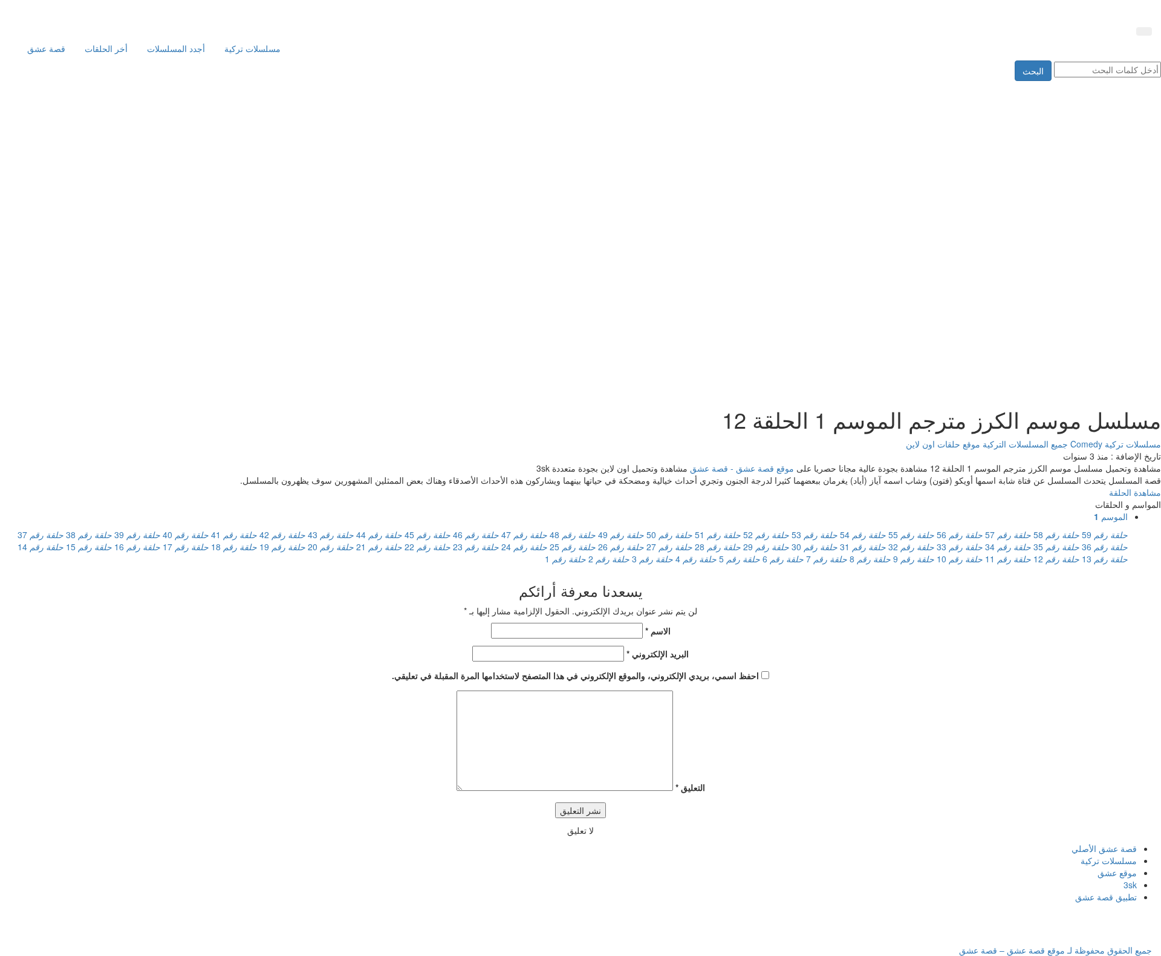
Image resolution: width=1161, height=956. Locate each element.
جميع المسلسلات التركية (1024, 444)
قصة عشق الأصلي (1104, 848)
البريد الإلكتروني (657, 654)
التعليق (690, 787)
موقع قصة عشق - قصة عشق (742, 468)
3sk (1130, 885)
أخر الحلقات (106, 48)
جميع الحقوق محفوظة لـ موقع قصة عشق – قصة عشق (1055, 950)
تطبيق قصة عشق (1106, 897)
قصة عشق (46, 48)
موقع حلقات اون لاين (943, 444)
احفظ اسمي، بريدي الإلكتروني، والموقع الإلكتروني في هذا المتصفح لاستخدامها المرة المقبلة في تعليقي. (575, 675)
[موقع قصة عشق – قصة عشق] (1097, 11)
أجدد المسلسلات (176, 48)
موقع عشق (1117, 873)
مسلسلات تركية (252, 48)
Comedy (1085, 444)
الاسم (658, 631)
